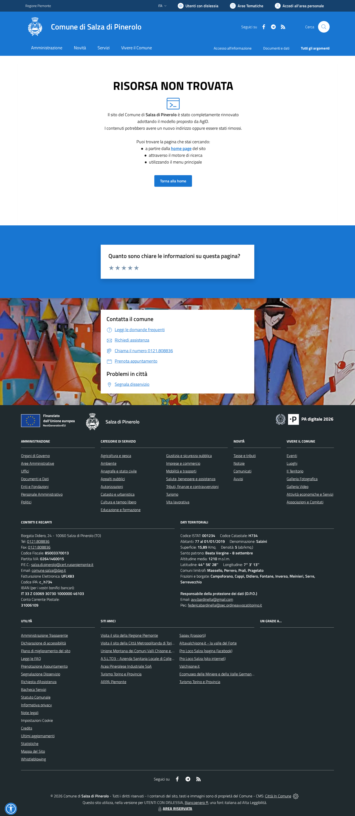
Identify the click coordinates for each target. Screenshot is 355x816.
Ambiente (108, 463)
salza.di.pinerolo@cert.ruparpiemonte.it (62, 564)
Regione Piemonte (38, 5)
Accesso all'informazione (233, 48)
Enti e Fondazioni (35, 486)
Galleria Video (297, 486)
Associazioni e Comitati (305, 502)
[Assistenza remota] (295, 796)
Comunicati (242, 471)
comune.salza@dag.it (49, 570)
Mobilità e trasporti (181, 471)
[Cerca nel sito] (324, 27)
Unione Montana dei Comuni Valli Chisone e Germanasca (146, 651)
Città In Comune (278, 796)
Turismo (172, 494)
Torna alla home (173, 181)
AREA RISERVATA (177, 808)
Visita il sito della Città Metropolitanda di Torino (138, 643)
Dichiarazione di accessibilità (43, 643)
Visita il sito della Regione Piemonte (129, 635)
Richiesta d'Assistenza (39, 682)
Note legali (29, 713)
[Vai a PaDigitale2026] (304, 419)
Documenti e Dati (35, 479)
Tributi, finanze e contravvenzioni (192, 486)
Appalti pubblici (113, 479)
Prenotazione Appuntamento (44, 666)
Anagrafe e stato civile (119, 471)
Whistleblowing (33, 759)
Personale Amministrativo (42, 494)
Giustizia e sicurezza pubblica (189, 455)
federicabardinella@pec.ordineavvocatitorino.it (225, 605)
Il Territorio (295, 471)
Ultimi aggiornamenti (38, 736)
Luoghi (292, 463)
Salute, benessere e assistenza (190, 479)
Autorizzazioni (112, 486)
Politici (26, 502)
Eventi (292, 455)
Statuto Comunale (35, 697)
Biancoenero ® (196, 802)
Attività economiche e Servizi (310, 494)
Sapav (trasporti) (192, 635)
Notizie (239, 463)
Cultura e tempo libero (118, 502)
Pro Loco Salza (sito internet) (202, 658)
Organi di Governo (35, 455)
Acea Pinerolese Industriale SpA (126, 666)
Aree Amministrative (37, 463)
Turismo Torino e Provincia (121, 674)
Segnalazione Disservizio (40, 674)
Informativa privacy (36, 705)
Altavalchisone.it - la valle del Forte (208, 643)
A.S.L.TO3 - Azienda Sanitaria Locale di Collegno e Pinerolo (147, 658)
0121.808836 (38, 541)
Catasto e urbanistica (118, 494)
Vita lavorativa (177, 502)
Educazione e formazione (121, 510)
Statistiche (29, 743)
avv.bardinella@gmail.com (212, 599)
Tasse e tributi (245, 455)
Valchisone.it (189, 666)
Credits (26, 728)
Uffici (25, 471)
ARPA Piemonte (113, 682)
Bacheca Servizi (33, 689)
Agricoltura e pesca (116, 455)
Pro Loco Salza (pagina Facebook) (205, 651)
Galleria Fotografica (302, 479)
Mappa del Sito (33, 751)
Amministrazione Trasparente (44, 635)
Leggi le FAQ (31, 658)
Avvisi (238, 479)
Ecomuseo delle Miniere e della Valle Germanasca (219, 674)
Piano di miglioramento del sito (45, 651)
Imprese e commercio (183, 463)
